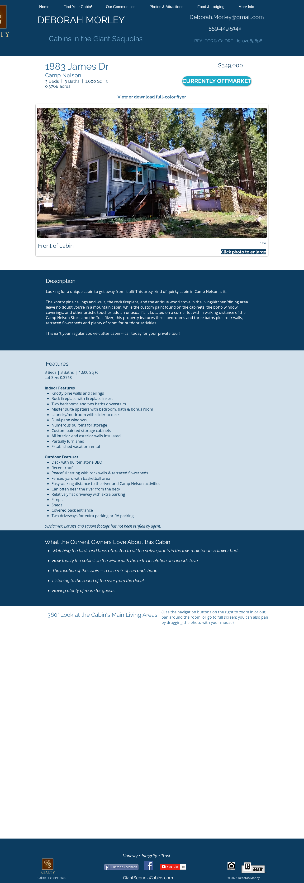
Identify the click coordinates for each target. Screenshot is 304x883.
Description (61, 280)
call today (133, 333)
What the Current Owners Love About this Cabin (107, 542)
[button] (81, 7)
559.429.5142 (225, 27)
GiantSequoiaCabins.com (148, 877)
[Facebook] (148, 865)
